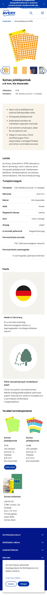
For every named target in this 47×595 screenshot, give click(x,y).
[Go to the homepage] (9, 13)
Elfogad (24, 584)
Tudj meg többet (13, 578)
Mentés (11, 584)
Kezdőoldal (7, 21)
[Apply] (31, 13)
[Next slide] (44, 71)
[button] (6, 70)
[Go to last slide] (3, 71)
